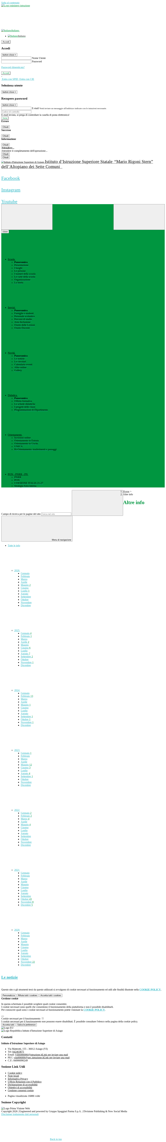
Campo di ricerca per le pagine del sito (21, 514)
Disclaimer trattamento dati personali (20, 1114)
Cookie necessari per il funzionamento (21, 1018)
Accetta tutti (51, 995)
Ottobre (25, 599)
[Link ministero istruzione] (15, 5)
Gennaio (25, 573)
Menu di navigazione (61, 540)
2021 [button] (17, 870)
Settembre (26, 596)
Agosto (24, 593)
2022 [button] (17, 810)
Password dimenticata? (13, 67)
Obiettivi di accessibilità (20, 1087)
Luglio (25, 590)
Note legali (13, 1075)
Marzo (24, 579)
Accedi (6, 42)
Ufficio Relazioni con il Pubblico (25, 1081)
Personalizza (9, 995)
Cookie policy (15, 1073)
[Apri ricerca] (139, 217)
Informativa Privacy (18, 1078)
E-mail (35, 108)
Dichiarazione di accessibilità (22, 1084)
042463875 (18, 1051)
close (5, 231)
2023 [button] (17, 750)
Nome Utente (39, 58)
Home (126, 491)
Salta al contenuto (10, 2)
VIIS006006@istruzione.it (41, 1054)
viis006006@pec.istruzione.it (42, 1057)
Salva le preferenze (26, 1024)
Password (37, 61)
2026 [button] (17, 570)
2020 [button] (17, 929)
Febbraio (25, 576)
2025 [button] (17, 630)
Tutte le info (14, 545)
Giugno (25, 588)
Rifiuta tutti (27, 995)
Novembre (26, 602)
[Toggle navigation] (27, 217)
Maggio (26, 585)
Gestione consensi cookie (21, 1090)
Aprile (24, 582)
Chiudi (5, 127)
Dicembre (26, 605)
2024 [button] (17, 690)
